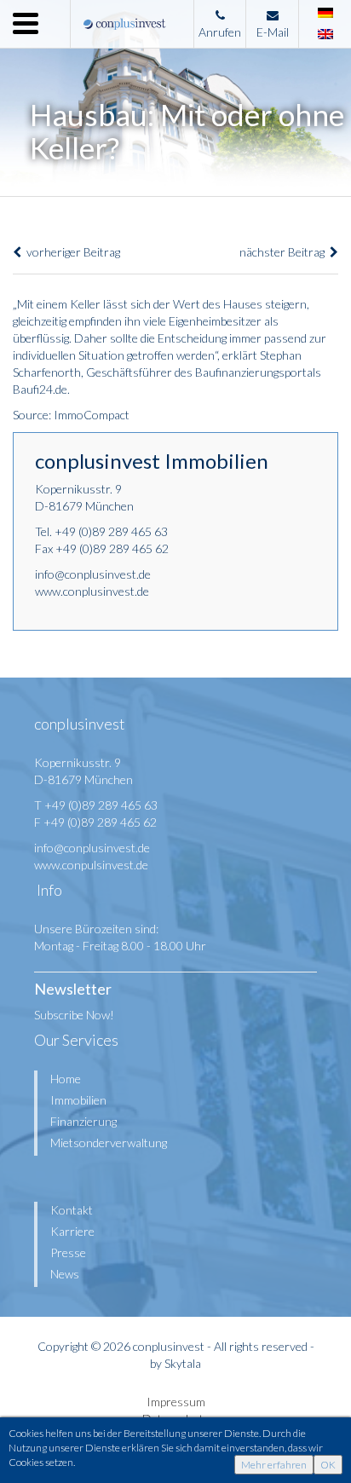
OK (328, 1464)
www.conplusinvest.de (92, 591)
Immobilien (78, 1100)
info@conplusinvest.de (93, 574)
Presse (68, 1252)
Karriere (72, 1231)
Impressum (176, 1401)
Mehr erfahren (274, 1464)
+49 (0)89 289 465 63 (111, 531)
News (64, 1274)
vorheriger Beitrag (70, 252)
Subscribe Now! (74, 1014)
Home (65, 1078)
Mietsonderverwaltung (108, 1142)
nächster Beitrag (284, 252)
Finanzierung (83, 1121)
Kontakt (71, 1210)
